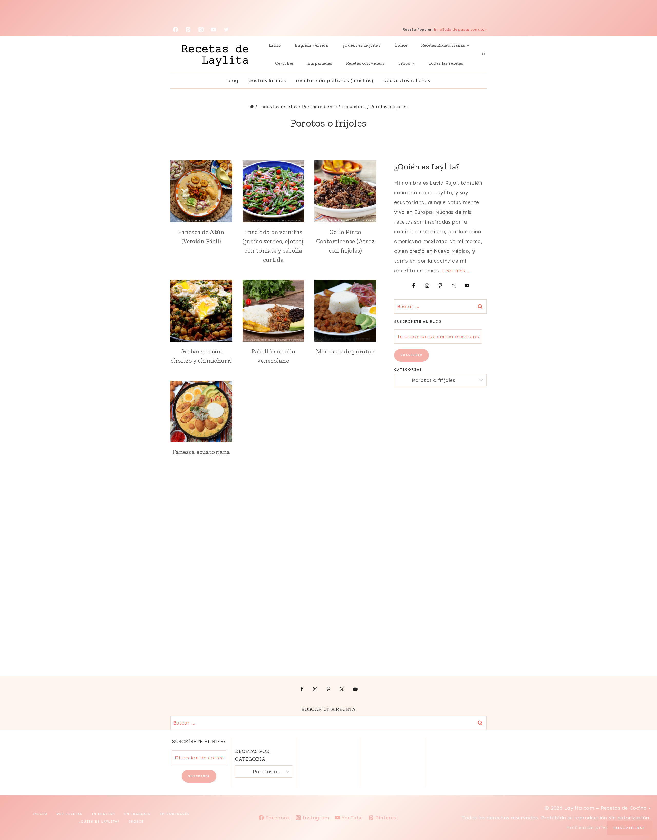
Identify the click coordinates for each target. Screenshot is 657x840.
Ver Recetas (69, 814)
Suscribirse (629, 827)
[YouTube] (213, 29)
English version (312, 45)
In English (103, 814)
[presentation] (201, 191)
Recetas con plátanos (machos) (334, 80)
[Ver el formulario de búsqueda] (483, 54)
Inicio (275, 45)
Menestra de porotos (345, 351)
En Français (137, 814)
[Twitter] (226, 29)
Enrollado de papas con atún (460, 29)
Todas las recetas (446, 63)
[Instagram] (201, 29)
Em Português (175, 814)
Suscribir (411, 355)
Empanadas (320, 63)
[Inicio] (252, 106)
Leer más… (456, 270)
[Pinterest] (188, 29)
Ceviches (284, 63)
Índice (400, 45)
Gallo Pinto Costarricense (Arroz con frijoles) (345, 241)
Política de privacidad (595, 827)
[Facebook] (175, 29)
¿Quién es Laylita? (362, 45)
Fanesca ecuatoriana (201, 452)
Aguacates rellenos (406, 80)
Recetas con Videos (365, 63)
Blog (232, 80)
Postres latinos (267, 80)
